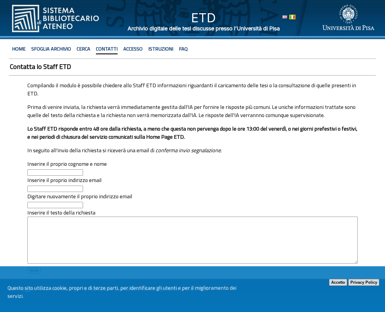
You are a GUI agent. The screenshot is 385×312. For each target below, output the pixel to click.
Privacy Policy (363, 282)
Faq (183, 48)
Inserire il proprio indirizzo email (64, 180)
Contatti (107, 48)
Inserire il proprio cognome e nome (67, 164)
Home (19, 48)
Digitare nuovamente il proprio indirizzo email (79, 196)
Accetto (338, 282)
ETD (203, 17)
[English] (285, 17)
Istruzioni (160, 48)
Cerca (83, 48)
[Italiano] (292, 17)
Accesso (133, 48)
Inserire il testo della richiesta (61, 213)
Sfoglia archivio (51, 48)
